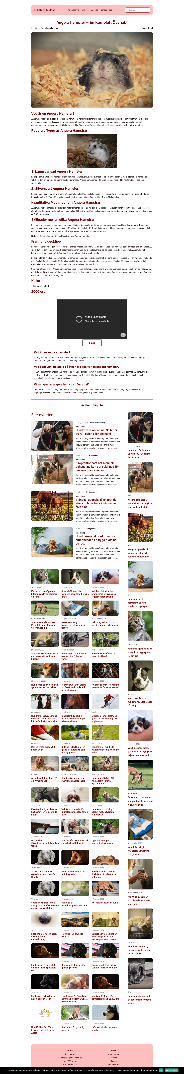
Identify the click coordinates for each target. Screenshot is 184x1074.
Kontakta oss (106, 10)
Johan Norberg (92, 455)
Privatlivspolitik (171, 1070)
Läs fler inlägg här (92, 405)
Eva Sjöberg (91, 529)
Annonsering (73, 10)
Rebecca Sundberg (97, 423)
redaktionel (147, 28)
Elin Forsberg (91, 492)
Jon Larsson (52, 28)
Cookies (94, 10)
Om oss (85, 10)
